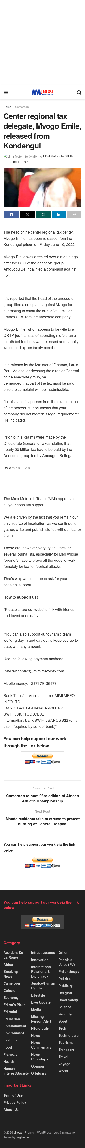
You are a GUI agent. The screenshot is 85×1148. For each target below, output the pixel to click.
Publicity (66, 985)
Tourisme (66, 1042)
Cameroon (22, 107)
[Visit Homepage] (42, 92)
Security (65, 1014)
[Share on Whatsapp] (43, 214)
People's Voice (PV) (67, 962)
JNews (18, 1132)
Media (36, 1009)
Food (8, 1047)
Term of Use (13, 1095)
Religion (65, 992)
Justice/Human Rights (43, 985)
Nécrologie (40, 1028)
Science (65, 1007)
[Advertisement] (42, 42)
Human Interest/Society (16, 1071)
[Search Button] (79, 92)
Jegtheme (22, 1137)
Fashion (10, 1040)
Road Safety (68, 999)
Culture (9, 990)
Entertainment (15, 1025)
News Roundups (39, 1056)
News (35, 1035)
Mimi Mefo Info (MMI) (58, 156)
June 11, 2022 (19, 161)
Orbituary (38, 1073)
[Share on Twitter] (27, 214)
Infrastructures (43, 952)
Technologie (69, 1035)
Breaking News (11, 974)
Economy (11, 997)
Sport (63, 1021)
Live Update (41, 1002)
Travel (63, 1056)
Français (10, 1054)
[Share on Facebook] (11, 214)
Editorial (10, 1011)
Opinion (37, 1066)
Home (7, 107)
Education (12, 1018)
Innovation (40, 959)
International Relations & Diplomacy (41, 971)
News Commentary (41, 1045)
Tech (62, 1028)
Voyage (64, 1063)
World (63, 1070)
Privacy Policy (15, 1102)
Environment (14, 1033)
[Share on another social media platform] (74, 214)
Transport (66, 1049)
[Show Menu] (6, 92)
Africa (8, 964)
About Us (11, 1109)
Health (9, 1061)
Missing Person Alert (41, 1018)
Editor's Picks (15, 1004)
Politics (65, 978)
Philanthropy (69, 971)
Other (63, 952)
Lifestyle (38, 995)
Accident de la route (13, 955)
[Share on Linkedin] (59, 214)
